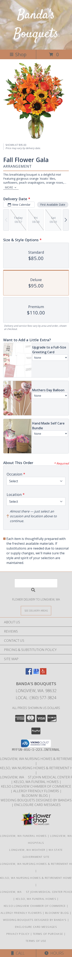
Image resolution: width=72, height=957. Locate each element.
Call (19, 953)
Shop (20, 54)
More (9, 187)
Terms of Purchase (48, 934)
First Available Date (52, 204)
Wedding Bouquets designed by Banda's (36, 800)
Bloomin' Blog (35, 795)
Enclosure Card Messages (37, 804)
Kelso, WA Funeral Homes (36, 781)
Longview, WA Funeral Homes (23, 836)
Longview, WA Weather (27, 850)
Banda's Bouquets (36, 24)
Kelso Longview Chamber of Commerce (36, 786)
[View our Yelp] (43, 673)
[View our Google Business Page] (36, 673)
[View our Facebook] (29, 673)
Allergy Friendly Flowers (36, 791)
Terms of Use (36, 941)
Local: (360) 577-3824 (36, 697)
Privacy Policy (17, 934)
